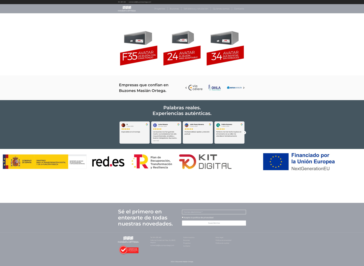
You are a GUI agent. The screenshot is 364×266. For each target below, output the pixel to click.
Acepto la (198, 217)
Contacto (239, 8)
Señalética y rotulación (196, 8)
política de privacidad (203, 217)
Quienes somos (221, 8)
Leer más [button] (156, 141)
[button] (186, 88)
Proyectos (159, 8)
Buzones (174, 8)
